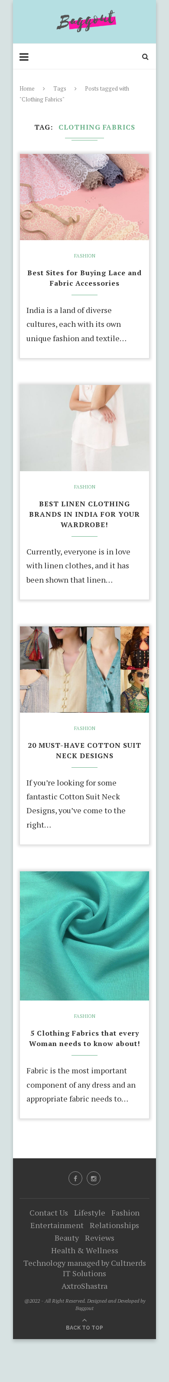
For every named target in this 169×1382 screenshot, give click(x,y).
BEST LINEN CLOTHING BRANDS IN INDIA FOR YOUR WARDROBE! (84, 514)
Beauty (67, 1237)
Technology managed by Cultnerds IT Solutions (84, 1268)
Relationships (114, 1225)
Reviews (99, 1237)
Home (27, 88)
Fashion (84, 256)
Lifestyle (89, 1212)
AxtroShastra (84, 1286)
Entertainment (57, 1225)
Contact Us (48, 1212)
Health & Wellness (84, 1250)
